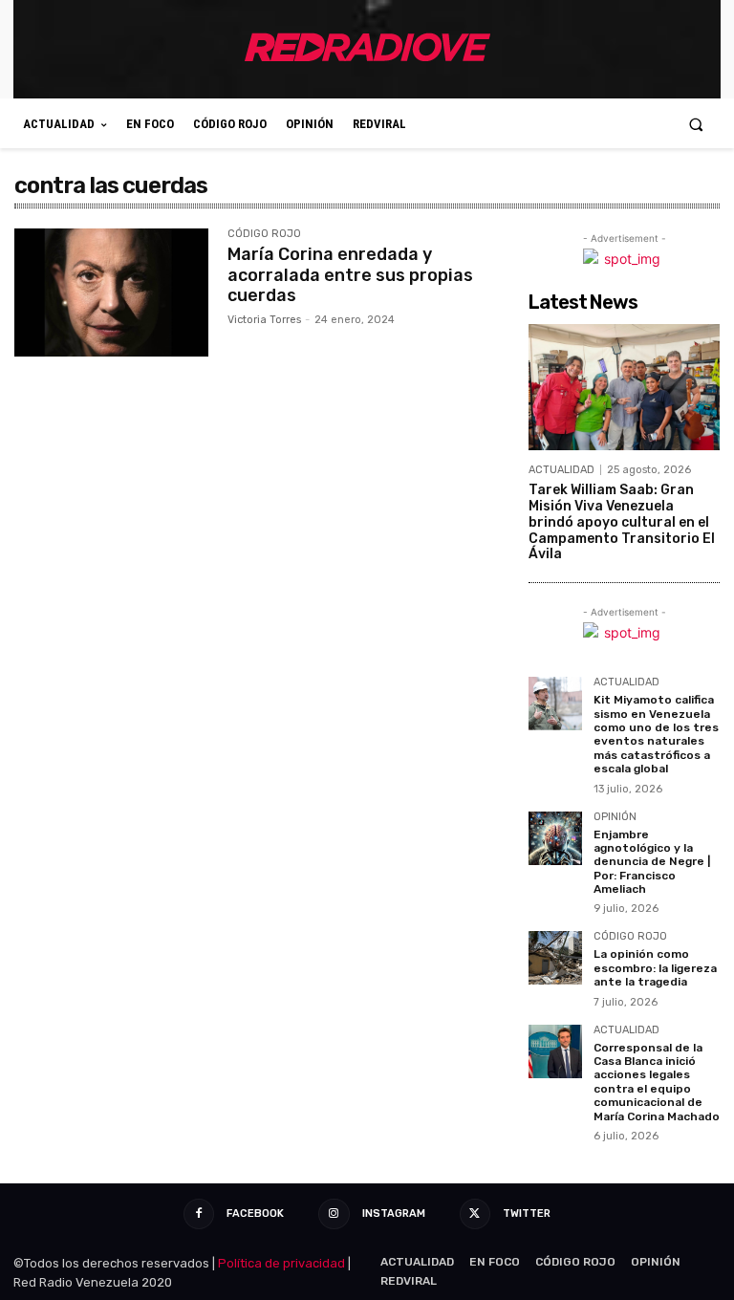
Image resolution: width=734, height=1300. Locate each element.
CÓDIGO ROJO (264, 234)
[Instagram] (333, 1214)
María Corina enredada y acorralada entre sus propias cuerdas (350, 275)
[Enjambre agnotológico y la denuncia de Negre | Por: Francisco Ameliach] (555, 838)
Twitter (526, 1213)
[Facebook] (199, 1214)
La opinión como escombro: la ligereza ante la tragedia (655, 967)
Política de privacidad (281, 1263)
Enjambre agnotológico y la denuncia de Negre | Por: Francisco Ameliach (652, 862)
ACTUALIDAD (561, 470)
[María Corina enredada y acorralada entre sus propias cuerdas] (111, 292)
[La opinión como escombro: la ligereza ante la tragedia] (555, 958)
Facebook (255, 1213)
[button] (696, 123)
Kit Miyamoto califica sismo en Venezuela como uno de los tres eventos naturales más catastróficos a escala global (656, 734)
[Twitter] (475, 1214)
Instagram (393, 1213)
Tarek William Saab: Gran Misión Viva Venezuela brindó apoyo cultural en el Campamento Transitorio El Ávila (622, 522)
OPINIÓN (615, 817)
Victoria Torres (264, 320)
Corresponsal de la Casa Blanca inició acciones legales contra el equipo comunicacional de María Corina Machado (657, 1082)
